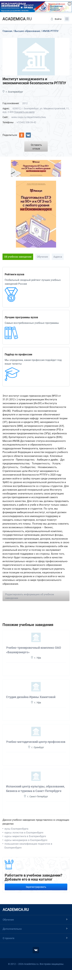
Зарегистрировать (36, 887)
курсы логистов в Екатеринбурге (24, 832)
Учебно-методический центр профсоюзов (35, 742)
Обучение (42, 256)
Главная (7, 31)
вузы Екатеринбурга (16, 828)
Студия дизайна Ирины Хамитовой (30, 697)
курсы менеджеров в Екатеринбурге (26, 840)
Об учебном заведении (17, 256)
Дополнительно (12, 928)
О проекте (8, 938)
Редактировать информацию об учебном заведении (29, 596)
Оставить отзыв (36, 146)
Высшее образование (27, 31)
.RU (17, 19)
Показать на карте (24, 112)
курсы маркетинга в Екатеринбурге (25, 836)
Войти (58, 19)
